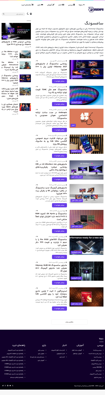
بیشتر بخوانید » (59, 81)
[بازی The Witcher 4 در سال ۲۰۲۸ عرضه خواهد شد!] (25, 54)
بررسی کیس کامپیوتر (96, 374)
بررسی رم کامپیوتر (96, 364)
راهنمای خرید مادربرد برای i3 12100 (14, 364)
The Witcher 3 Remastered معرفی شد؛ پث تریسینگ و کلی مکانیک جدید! (10, 66)
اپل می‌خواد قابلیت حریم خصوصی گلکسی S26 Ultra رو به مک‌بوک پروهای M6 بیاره (51, 141)
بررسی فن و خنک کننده (95, 354)
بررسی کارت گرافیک (96, 360)
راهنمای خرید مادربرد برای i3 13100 (14, 371)
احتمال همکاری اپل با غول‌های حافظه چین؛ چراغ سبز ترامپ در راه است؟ (10, 108)
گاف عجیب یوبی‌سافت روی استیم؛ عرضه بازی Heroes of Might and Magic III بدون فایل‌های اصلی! (10, 93)
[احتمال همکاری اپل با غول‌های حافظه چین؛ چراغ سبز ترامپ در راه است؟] (25, 107)
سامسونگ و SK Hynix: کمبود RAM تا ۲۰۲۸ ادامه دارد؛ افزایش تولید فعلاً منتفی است (51, 216)
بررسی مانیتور (98, 377)
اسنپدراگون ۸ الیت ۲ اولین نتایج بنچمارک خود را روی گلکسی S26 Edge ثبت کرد (51, 294)
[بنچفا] (95, 9)
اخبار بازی (62, 357)
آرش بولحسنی (62, 237)
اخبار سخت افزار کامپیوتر (58, 350)
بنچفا (81, 5)
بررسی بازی (41, 350)
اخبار (60, 5)
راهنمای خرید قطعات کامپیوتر (15, 354)
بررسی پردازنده (97, 350)
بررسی (70, 5)
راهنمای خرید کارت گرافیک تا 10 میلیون (12, 357)
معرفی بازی (41, 354)
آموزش (50, 5)
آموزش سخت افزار (77, 350)
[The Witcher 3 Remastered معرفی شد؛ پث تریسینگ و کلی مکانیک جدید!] (25, 65)
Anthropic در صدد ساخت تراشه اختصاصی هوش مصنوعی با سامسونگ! (51, 115)
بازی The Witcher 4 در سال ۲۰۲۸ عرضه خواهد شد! (10, 54)
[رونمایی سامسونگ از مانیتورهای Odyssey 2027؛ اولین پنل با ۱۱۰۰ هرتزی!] (25, 78)
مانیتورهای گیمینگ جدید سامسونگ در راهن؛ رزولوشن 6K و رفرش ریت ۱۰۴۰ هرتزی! (51, 190)
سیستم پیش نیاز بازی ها (37, 357)
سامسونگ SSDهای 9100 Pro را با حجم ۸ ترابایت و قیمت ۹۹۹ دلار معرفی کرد (51, 242)
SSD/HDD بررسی (97, 367)
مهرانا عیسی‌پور (61, 211)
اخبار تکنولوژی (61, 354)
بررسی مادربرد (98, 357)
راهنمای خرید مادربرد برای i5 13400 (13, 374)
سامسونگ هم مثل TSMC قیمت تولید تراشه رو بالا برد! (51, 91)
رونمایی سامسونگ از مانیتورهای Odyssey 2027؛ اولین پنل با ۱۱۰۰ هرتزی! (51, 66)
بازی (39, 5)
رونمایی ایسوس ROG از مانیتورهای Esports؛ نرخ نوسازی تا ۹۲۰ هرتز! (16, 43)
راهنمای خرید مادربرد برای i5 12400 (13, 367)
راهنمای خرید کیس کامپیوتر (15, 350)
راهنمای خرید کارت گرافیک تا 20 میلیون (12, 360)
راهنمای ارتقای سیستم (16, 377)
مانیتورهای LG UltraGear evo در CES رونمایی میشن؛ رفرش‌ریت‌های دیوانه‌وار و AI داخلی (51, 167)
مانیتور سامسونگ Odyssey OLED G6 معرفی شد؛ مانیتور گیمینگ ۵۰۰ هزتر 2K (51, 268)
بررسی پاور (99, 371)
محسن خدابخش (61, 61)
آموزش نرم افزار (77, 354)
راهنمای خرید (26, 5)
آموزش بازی (41, 360)
